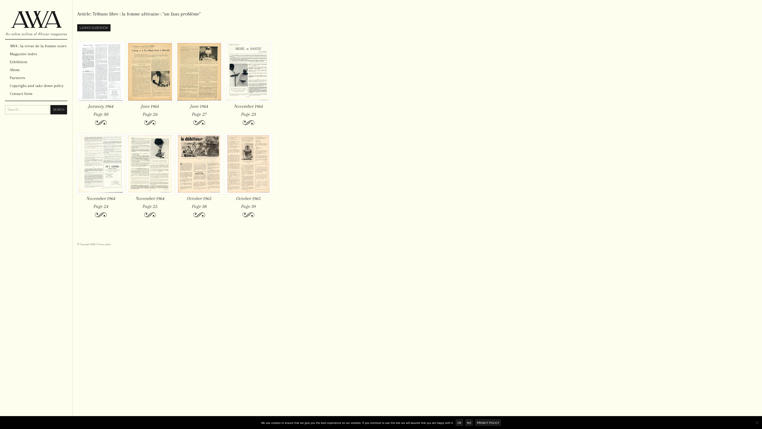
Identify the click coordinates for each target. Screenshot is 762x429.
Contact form (21, 93)
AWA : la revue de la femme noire (38, 46)
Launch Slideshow (94, 28)
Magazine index (23, 54)
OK (459, 422)
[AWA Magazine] (36, 19)
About (15, 70)
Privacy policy (104, 244)
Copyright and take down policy (37, 85)
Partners (17, 77)
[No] (757, 422)
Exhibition (18, 62)
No (469, 422)
